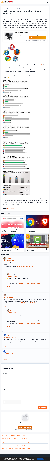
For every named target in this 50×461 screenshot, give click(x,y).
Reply (5, 269)
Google (40, 65)
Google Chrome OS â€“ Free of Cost (25, 266)
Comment (5, 373)
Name (4, 389)
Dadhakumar (9, 258)
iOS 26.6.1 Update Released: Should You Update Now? (14, 438)
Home (4, 8)
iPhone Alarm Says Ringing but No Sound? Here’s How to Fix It (16, 448)
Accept (40, 459)
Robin (11, 274)
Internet (5, 67)
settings (33, 459)
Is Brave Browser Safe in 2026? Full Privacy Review (35, 230)
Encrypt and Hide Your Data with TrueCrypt (26, 302)
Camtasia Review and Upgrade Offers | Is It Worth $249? (37, 249)
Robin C (5, 15)
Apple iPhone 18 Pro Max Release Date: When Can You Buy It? (16, 442)
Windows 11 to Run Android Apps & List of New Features (12, 249)
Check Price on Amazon (25, 427)
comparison (34, 67)
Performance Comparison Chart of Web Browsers (29, 283)
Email (4, 395)
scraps (8, 335)
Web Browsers (10, 8)
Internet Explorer (13, 15)
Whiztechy (9, 295)
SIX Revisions (10, 208)
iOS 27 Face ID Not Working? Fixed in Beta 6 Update (13, 435)
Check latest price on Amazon (37, 37)
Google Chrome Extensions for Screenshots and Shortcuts (10, 230)
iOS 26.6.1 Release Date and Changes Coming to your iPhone (16, 445)
